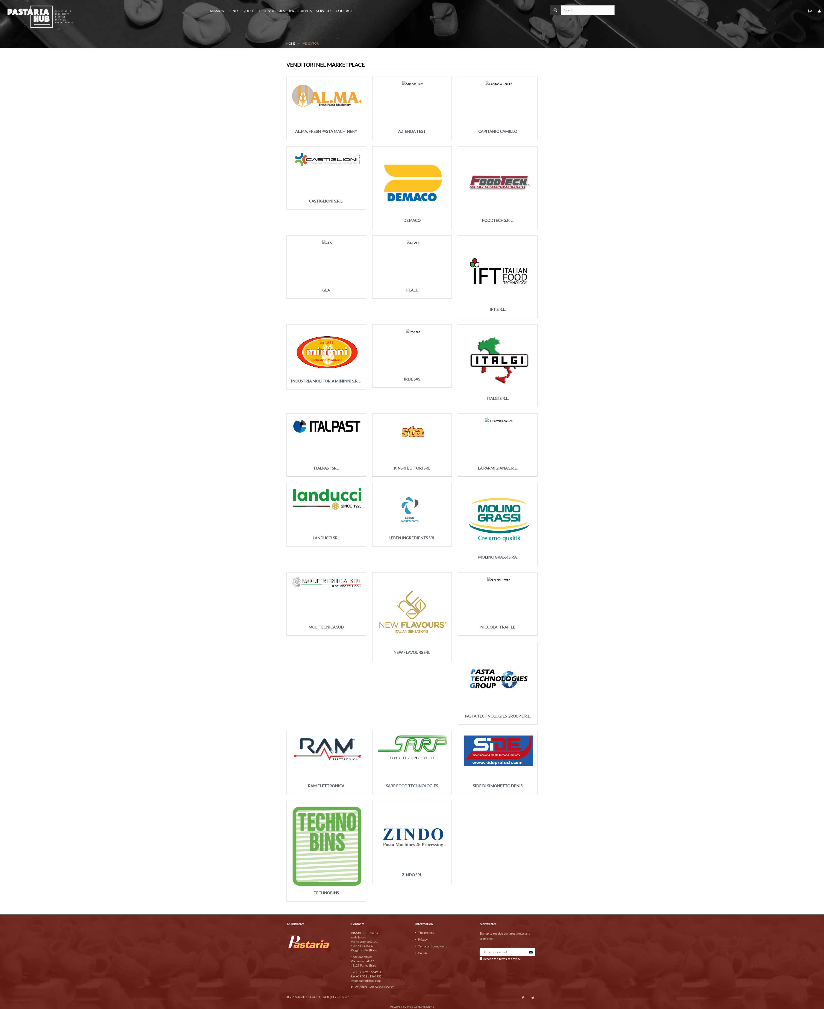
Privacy (423, 939)
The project (426, 932)
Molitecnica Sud (326, 627)
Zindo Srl (412, 874)
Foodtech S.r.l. (497, 220)
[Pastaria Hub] (40, 16)
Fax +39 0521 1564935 (366, 976)
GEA (326, 290)
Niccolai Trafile (497, 627)
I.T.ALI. (412, 290)
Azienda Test (412, 131)
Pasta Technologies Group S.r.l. (498, 716)
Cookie (422, 953)
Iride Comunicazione (420, 1006)
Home (290, 43)
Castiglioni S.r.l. (326, 201)
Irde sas (412, 379)
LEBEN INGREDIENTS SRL (412, 537)
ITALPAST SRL (326, 468)
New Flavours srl (412, 652)
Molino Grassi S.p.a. (498, 557)
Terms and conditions (432, 946)
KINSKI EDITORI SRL (412, 468)
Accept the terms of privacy (501, 959)
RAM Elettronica (326, 785)
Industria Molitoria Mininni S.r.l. (326, 381)
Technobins (326, 892)
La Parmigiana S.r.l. (498, 468)
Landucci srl (326, 537)
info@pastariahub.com (366, 980)
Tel (366, 972)
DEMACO (412, 220)
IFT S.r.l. (498, 309)
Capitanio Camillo (497, 131)
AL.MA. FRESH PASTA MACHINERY (326, 131)
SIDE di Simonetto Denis (498, 785)
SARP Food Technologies (412, 785)
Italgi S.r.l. (498, 398)
